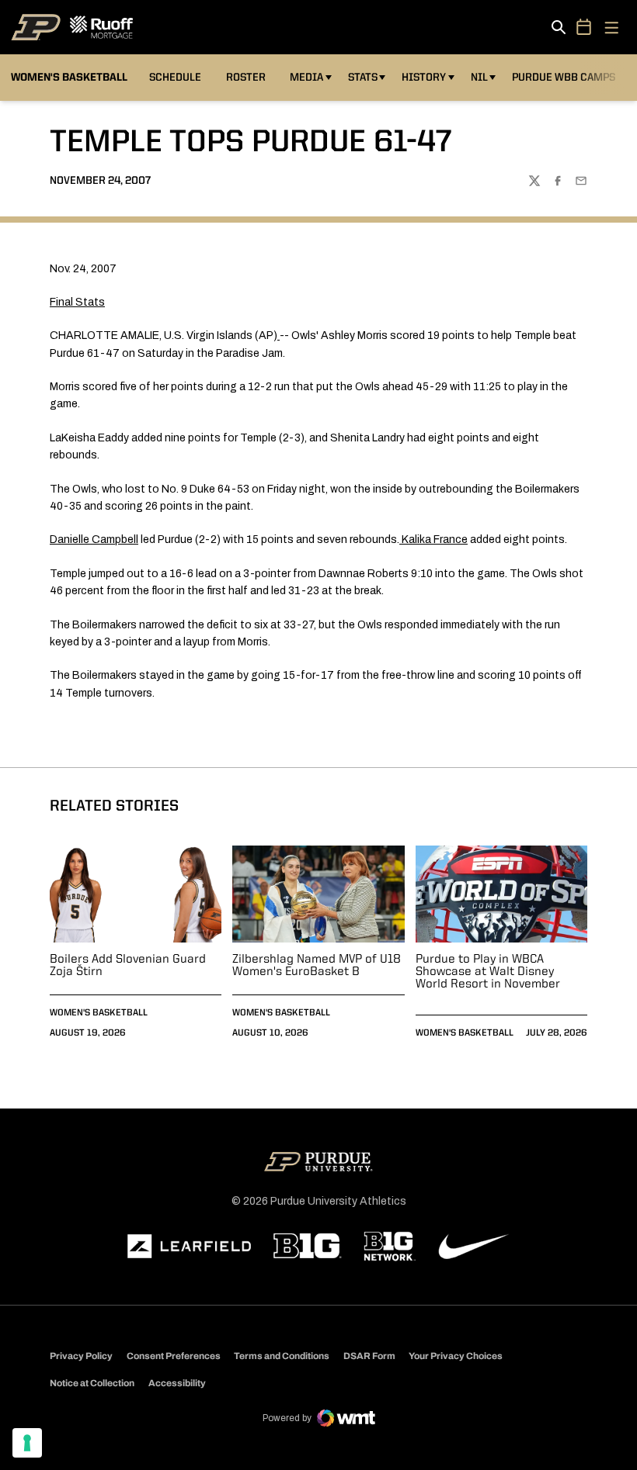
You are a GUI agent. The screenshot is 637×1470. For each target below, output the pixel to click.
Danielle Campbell (94, 539)
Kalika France (435, 539)
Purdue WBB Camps (563, 77)
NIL (479, 77)
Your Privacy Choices (456, 1356)
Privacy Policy (81, 1356)
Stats (363, 77)
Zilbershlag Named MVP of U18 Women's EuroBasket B (316, 965)
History (424, 77)
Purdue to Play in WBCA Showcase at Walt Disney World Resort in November (488, 972)
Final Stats (77, 302)
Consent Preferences (174, 1356)
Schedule (175, 77)
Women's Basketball (99, 1013)
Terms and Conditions (281, 1356)
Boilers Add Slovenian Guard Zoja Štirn (128, 965)
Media (306, 77)
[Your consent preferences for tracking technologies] (27, 1443)
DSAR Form (369, 1356)
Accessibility (177, 1383)
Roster (246, 77)
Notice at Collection (92, 1383)
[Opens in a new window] (189, 1246)
